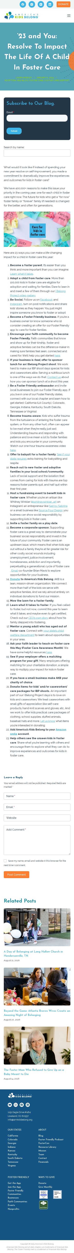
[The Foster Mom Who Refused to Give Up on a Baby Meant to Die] (37, 1046)
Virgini (11, 1166)
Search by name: (14, 147)
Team (41, 1154)
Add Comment (16, 829)
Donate (63, 4)
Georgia (12, 1143)
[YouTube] (41, 4)
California (13, 1136)
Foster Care (36, 80)
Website (11, 817)
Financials (43, 1162)
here (57, 355)
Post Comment (16, 874)
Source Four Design (51, 510)
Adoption (10, 80)
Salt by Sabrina (58, 506)
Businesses (13, 1198)
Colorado (13, 1140)
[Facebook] (23, 4)
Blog (40, 1136)
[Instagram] (32, 4)
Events (11, 1205)
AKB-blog (22, 80)
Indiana (11, 1147)
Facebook (46, 299)
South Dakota (15, 1158)
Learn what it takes (21, 274)
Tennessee (13, 1162)
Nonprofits (13, 1209)
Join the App (14, 1187)
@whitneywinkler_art (43, 501)
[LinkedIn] (50, 4)
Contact (42, 1158)
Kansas (11, 1151)
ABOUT (42, 1130)
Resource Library (47, 1147)
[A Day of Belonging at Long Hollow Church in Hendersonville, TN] (37, 927)
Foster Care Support (57, 80)
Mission (42, 1151)
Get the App (14, 1183)
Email (14, 570)
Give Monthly (45, 1187)
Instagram (16, 304)
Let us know (47, 721)
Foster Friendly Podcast (51, 1140)
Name (10, 796)
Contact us (54, 377)
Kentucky (12, 1154)
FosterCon (43, 1143)
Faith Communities (17, 1202)
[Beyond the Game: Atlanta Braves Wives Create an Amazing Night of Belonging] (37, 986)
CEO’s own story (38, 617)
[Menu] (68, 15)
